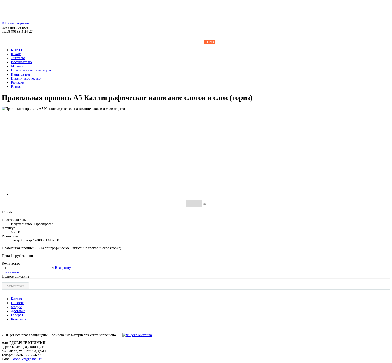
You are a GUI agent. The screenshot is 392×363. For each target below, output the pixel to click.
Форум (16, 307)
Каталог (17, 299)
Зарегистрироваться (29, 11)
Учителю (18, 58)
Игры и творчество (26, 78)
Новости (17, 303)
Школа (16, 54)
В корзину (63, 268)
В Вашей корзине (15, 23)
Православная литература (31, 70)
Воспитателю (21, 62)
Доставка (18, 311)
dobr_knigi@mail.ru (27, 359)
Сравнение (10, 272)
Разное (16, 86)
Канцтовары (20, 74)
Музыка (17, 66)
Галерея (17, 315)
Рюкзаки (17, 82)
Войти (7, 11)
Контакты (18, 319)
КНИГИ (17, 50)
